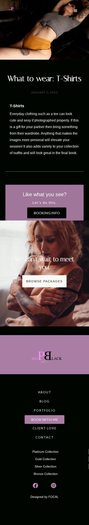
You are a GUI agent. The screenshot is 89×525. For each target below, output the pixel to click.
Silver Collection (45, 466)
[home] (13, 9)
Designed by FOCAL (44, 497)
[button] (75, 11)
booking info (47, 213)
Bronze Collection (46, 474)
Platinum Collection (45, 451)
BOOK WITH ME (44, 419)
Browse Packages (44, 281)
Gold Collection (45, 459)
